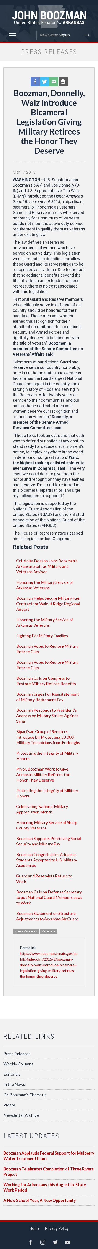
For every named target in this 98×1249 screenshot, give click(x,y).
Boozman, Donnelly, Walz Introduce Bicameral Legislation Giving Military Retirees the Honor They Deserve (49, 122)
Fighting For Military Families (42, 635)
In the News (14, 1084)
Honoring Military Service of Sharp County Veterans (46, 825)
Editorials (11, 1074)
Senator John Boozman (49, 16)
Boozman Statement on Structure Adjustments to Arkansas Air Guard (47, 916)
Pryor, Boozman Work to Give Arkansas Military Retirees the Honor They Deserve (43, 774)
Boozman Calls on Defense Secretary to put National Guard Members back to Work (49, 897)
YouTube (67, 1242)
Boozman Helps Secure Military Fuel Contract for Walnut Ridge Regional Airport (48, 604)
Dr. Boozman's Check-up (25, 1094)
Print (63, 81)
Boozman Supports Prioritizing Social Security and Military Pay (48, 841)
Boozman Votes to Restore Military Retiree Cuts (47, 649)
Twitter (44, 81)
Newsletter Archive (21, 1115)
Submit (86, 35)
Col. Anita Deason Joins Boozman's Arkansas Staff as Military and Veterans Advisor (46, 566)
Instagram (43, 1242)
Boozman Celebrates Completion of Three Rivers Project (48, 1171)
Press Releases (16, 1053)
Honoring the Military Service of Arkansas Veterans (44, 585)
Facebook (35, 81)
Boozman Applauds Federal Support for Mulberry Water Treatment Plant (48, 1156)
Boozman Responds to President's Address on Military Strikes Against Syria (47, 716)
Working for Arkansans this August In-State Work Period (44, 1187)
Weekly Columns (18, 1063)
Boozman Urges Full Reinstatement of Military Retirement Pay (47, 697)
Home (35, 1228)
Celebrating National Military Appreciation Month (42, 809)
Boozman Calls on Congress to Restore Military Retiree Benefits (46, 681)
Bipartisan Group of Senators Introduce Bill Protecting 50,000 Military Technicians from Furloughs (48, 737)
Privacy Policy (57, 1228)
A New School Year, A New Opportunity (39, 1200)
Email (53, 81)
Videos (9, 1104)
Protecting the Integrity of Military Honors (47, 755)
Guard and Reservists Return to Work (44, 878)
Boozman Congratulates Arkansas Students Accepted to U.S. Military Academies (46, 860)
